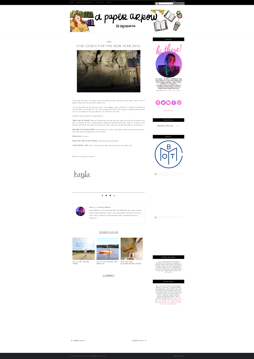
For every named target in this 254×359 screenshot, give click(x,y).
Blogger (173, 1)
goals (109, 42)
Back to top (178, 356)
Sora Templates (84, 356)
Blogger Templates (99, 356)
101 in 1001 (99, 2)
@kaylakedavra (169, 110)
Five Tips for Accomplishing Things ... (131, 263)
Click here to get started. (172, 90)
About (109, 2)
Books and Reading (85, 2)
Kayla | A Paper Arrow (100, 207)
